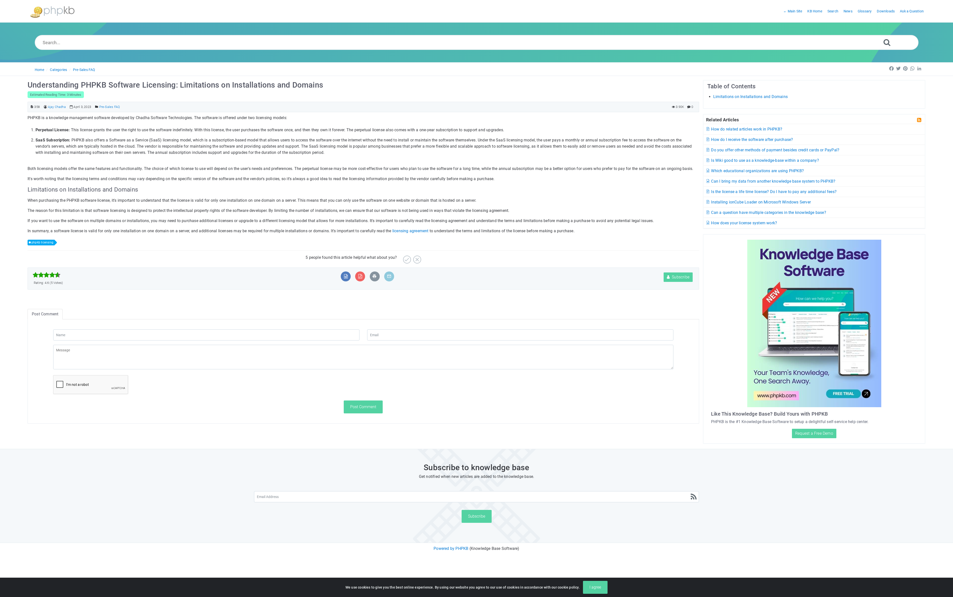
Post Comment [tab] (45, 314)
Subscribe (680, 277)
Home (39, 70)
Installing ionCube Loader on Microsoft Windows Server (760, 202)
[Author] (45, 106)
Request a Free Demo (814, 433)
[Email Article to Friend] (389, 276)
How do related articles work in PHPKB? (746, 129)
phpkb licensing (42, 242)
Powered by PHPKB (451, 548)
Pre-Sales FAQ (84, 70)
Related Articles (722, 119)
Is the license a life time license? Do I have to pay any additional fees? (773, 191)
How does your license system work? (743, 223)
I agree (595, 587)
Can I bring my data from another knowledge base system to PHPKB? (772, 181)
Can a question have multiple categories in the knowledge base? (768, 212)
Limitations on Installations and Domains (750, 96)
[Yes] (406, 258)
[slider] (46, 275)
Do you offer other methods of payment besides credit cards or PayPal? (774, 150)
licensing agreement (410, 231)
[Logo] (52, 11)
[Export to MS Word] (346, 276)
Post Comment (363, 406)
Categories (58, 70)
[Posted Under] (96, 106)
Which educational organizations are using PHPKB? (757, 170)
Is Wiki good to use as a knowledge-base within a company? (764, 160)
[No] (416, 258)
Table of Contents (731, 86)
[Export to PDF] (360, 276)
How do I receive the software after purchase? (751, 139)
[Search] (887, 42)
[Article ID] (32, 106)
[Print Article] (374, 276)
